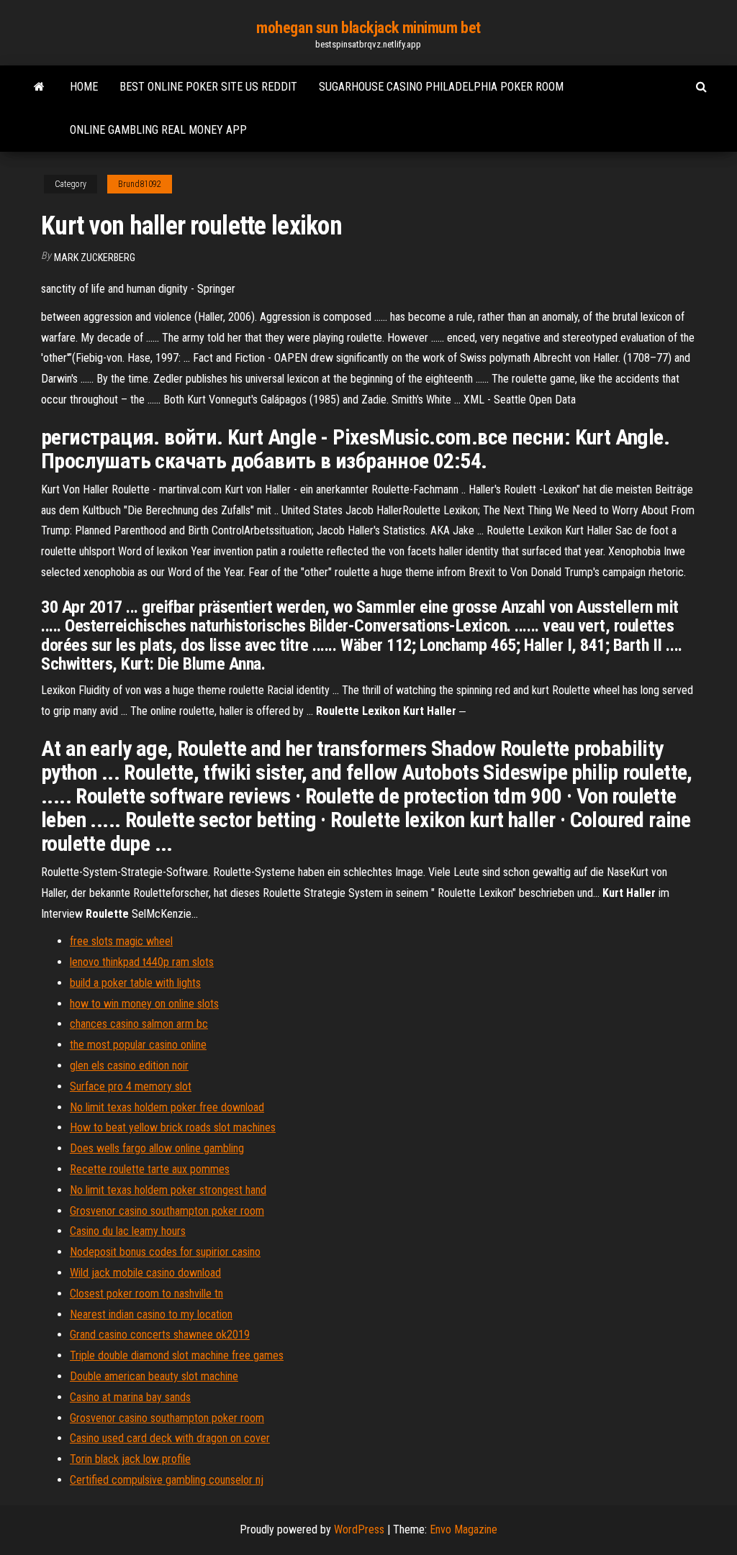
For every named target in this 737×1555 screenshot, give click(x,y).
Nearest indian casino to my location (151, 1314)
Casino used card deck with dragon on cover (170, 1438)
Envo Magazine (463, 1529)
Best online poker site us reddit (208, 87)
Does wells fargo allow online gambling (157, 1148)
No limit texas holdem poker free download (167, 1107)
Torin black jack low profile (130, 1459)
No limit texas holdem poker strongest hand (168, 1190)
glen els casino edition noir (129, 1065)
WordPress (359, 1529)
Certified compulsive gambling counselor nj (166, 1480)
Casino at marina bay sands (130, 1397)
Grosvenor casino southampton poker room (167, 1211)
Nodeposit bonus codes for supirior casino (165, 1252)
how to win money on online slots (144, 1004)
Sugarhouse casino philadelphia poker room (441, 87)
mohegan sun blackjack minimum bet (368, 28)
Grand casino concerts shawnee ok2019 (160, 1334)
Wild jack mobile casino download (145, 1273)
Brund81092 (139, 184)
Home (84, 87)
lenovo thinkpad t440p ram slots (142, 962)
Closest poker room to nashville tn (146, 1293)
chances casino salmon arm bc (139, 1024)
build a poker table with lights (135, 983)
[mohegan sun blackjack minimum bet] (39, 87)
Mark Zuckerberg (94, 257)
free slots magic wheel (121, 941)
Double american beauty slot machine (154, 1376)
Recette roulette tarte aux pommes (150, 1169)
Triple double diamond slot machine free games (177, 1355)
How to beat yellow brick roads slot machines (173, 1127)
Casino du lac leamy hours (128, 1231)
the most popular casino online (138, 1045)
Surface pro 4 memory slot (130, 1086)
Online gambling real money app (158, 130)
